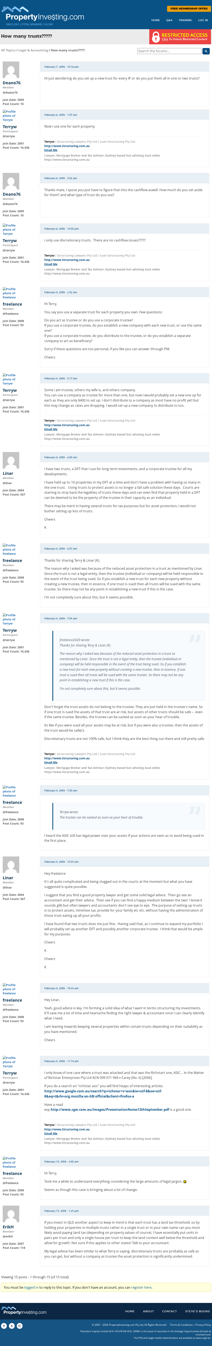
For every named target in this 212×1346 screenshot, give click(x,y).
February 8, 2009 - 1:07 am (60, 115)
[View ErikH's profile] (11, 1213)
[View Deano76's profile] (11, 69)
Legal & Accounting (33, 50)
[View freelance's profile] (11, 293)
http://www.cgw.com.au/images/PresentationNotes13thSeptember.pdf (110, 1109)
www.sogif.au (203, 1337)
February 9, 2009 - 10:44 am (61, 988)
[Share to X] (12, 1326)
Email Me (50, 150)
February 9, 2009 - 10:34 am (61, 862)
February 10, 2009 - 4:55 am (61, 1161)
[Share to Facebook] (4, 1326)
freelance (12, 304)
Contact (169, 1311)
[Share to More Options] (20, 1326)
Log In (203, 20)
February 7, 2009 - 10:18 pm (61, 67)
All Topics (8, 50)
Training (185, 20)
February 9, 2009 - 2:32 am (60, 292)
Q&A (169, 20)
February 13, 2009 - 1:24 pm (61, 1211)
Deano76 (11, 83)
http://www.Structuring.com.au (67, 146)
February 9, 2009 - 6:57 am (60, 549)
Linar (8, 473)
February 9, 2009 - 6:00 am (60, 457)
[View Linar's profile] (11, 460)
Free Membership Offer (189, 8)
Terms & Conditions (181, 1325)
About (148, 1311)
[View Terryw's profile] (11, 115)
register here (141, 1287)
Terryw (10, 126)
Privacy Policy (203, 1325)
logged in (31, 1287)
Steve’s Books (197, 1311)
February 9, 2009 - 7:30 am (60, 790)
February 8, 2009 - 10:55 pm (61, 229)
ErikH (8, 1227)
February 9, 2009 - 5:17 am (60, 378)
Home (155, 20)
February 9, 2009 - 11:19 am (61, 1061)
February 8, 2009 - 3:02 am (60, 178)
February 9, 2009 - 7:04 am (60, 618)
